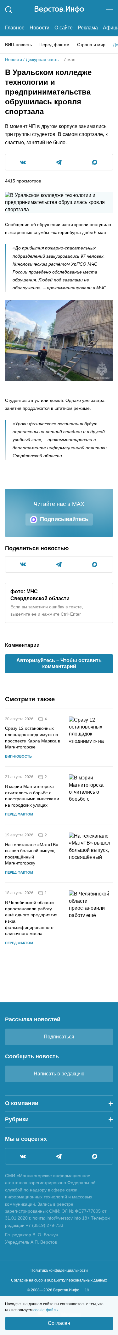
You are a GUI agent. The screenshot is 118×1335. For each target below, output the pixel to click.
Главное (15, 27)
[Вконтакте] (23, 1156)
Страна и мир (91, 44)
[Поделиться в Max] (95, 162)
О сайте (63, 27)
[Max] (95, 1156)
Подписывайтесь (64, 519)
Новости (39, 27)
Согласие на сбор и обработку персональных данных (59, 1280)
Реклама (88, 27)
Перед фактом (54, 44)
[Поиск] (8, 9)
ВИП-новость (18, 44)
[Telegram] (59, 1156)
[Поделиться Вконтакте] (23, 162)
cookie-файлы (46, 1310)
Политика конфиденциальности (59, 1270)
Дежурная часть (42, 59)
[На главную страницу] (59, 9)
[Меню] (109, 9)
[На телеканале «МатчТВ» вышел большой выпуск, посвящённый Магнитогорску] (91, 854)
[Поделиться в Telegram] (59, 162)
